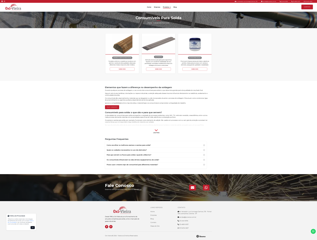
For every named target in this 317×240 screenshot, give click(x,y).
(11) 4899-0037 (296, 1)
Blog (175, 7)
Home (149, 7)
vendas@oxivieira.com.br (269, 1)
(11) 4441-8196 (284, 1)
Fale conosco (112, 107)
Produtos (166, 7)
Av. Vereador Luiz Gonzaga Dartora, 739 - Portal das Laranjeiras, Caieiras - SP (194, 212)
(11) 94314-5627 (308, 1)
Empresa (157, 7)
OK (32, 227)
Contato (307, 7)
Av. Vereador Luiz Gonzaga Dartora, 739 (246, 1)
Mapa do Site (154, 226)
